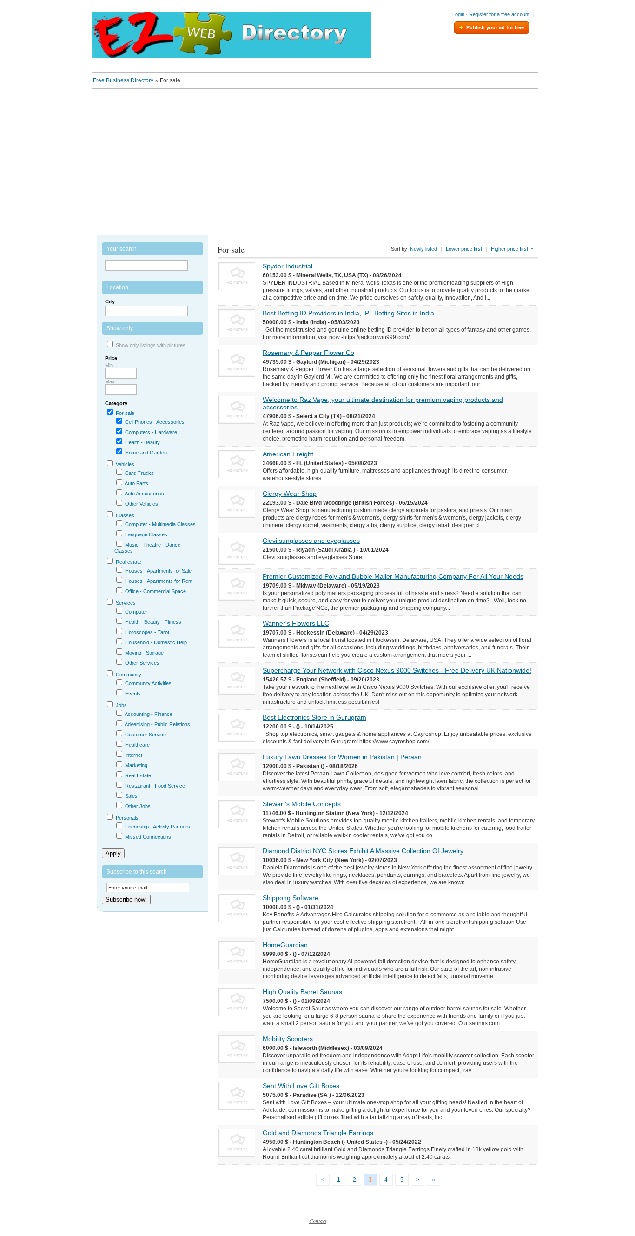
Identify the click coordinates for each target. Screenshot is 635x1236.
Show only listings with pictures (150, 345)
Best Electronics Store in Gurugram (314, 717)
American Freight (288, 454)
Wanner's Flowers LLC (296, 623)
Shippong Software (290, 898)
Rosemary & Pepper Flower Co (308, 352)
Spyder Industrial (287, 266)
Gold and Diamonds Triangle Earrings (318, 1132)
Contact (317, 1220)
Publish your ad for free (495, 27)
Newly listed (423, 249)
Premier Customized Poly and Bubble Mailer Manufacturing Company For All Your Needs (393, 576)
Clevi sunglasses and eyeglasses (311, 540)
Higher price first (509, 249)
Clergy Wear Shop (290, 493)
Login (458, 14)
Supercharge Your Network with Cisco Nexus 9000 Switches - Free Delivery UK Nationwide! (397, 670)
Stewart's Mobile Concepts (302, 804)
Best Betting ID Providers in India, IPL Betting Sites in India (348, 313)
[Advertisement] (317, 159)
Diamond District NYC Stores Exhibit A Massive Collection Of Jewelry (363, 851)
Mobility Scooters (288, 1038)
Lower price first (464, 249)
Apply (113, 853)
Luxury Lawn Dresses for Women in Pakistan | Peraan (342, 757)
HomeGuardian (285, 945)
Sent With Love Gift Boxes (301, 1085)
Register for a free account (499, 14)
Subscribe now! (126, 899)
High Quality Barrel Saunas (302, 991)
